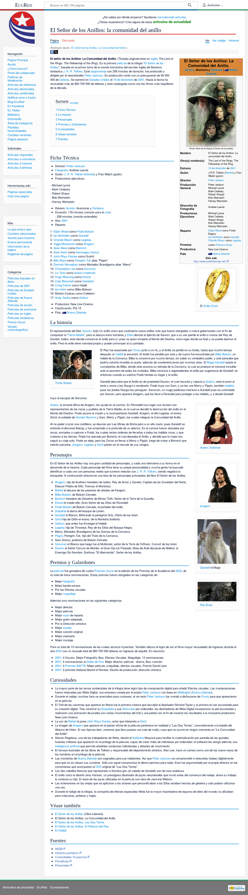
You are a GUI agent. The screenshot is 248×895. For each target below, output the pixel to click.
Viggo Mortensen (64, 244)
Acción (189, 70)
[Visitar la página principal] (22, 27)
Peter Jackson (216, 180)
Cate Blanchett (64, 281)
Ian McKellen (215, 237)
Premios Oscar (224, 245)
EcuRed (23, 5)
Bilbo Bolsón (223, 354)
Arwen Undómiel (84, 273)
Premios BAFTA (75, 666)
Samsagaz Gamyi (87, 252)
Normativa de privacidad (18, 887)
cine (107, 212)
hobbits (229, 385)
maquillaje (69, 594)
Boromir (81, 248)
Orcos (137, 350)
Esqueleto (107, 709)
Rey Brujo (206, 605)
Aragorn (89, 244)
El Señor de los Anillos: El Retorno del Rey (82, 826)
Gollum (83, 297)
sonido (67, 628)
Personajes (62, 865)
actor (66, 615)
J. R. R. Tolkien (73, 71)
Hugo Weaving (64, 277)
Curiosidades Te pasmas (71, 857)
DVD (99, 767)
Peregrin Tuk (83, 260)
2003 (59, 651)
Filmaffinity (62, 861)
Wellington (184, 692)
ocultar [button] (74, 103)
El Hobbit (60, 830)
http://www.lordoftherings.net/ (210, 261)
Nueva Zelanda (221, 253)
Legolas (236, 240)
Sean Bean (60, 248)
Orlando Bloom (216, 240)
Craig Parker (63, 285)
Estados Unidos (99, 79)
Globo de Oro (94, 662)
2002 (179, 571)
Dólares (64, 79)
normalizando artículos (171, 17)
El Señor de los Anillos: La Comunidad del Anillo (98, 48)
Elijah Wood (215, 230)
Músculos (128, 709)
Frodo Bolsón (85, 231)
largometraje (98, 71)
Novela (229, 172)
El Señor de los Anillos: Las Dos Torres (79, 822)
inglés (154, 58)
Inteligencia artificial (67, 746)
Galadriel (88, 281)
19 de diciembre (217, 168)
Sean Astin (60, 252)
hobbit (119, 354)
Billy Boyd (59, 260)
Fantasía (216, 70)
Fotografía (61, 170)
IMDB (58, 849)
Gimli (100, 444)
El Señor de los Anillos (69, 814)
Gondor (80, 417)
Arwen (54, 405)
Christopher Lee (65, 269)
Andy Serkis (63, 297)
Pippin (59, 536)
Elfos (130, 335)
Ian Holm (60, 289)
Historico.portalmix (67, 853)
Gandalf (234, 237)
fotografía (69, 581)
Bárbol (59, 490)
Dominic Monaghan (65, 264)
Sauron (86, 331)
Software (138, 738)
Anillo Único (210, 306)
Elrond (86, 277)
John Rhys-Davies (65, 256)
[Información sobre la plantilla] (240, 60)
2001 (233, 168)
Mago (210, 362)
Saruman (90, 269)
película (122, 63)
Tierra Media (76, 335)
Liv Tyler (60, 273)
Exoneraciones (59, 887)
